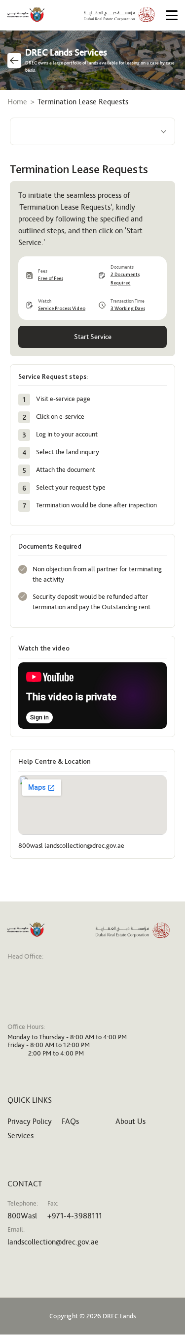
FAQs (70, 1121)
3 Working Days (128, 308)
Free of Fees (50, 278)
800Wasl (22, 1215)
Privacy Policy (29, 1121)
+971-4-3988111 (74, 1215)
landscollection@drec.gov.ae (53, 1241)
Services (20, 1135)
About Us (130, 1121)
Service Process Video (61, 308)
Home (17, 101)
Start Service (92, 337)
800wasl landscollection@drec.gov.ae (71, 846)
